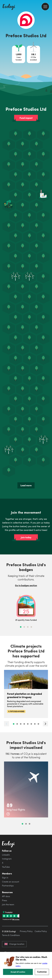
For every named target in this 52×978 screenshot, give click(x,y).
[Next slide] (45, 723)
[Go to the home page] (9, 7)
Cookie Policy (41, 931)
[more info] (8, 813)
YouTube (6, 867)
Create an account (10, 881)
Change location (16, 944)
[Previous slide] (6, 723)
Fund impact (26, 118)
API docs (6, 896)
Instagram (7, 858)
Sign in (5, 877)
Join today (26, 537)
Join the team (8, 904)
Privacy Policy (26, 931)
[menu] (45, 6)
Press (4, 900)
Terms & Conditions (11, 935)
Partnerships (8, 885)
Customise (42, 971)
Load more (26, 485)
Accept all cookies (18, 971)
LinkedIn (6, 855)
